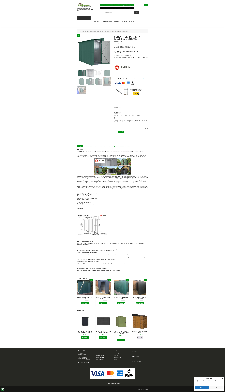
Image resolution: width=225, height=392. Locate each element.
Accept (201, 387)
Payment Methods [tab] (98, 146)
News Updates (134, 351)
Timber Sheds (121, 18)
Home (80, 31)
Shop (83, 31)
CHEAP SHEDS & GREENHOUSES (98, 25)
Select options (84, 303)
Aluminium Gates (117, 21)
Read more (139, 337)
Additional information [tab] (88, 146)
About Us (97, 350)
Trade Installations (135, 358)
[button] (222, 378)
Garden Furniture (136, 18)
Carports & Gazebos (97, 21)
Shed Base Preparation (100, 359)
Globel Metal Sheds (93, 31)
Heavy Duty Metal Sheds (105, 18)
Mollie (118, 383)
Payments (115, 359)
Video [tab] (109, 146)
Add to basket (121, 131)
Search (136, 12)
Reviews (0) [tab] (127, 146)
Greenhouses (128, 18)
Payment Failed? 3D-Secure (137, 361)
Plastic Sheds (114, 18)
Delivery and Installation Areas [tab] (118, 146)
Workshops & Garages (107, 21)
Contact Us (116, 350)
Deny (216, 387)
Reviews (133, 353)
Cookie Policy (116, 353)
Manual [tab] (105, 146)
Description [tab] (80, 146)
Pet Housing (124, 21)
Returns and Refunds (100, 355)
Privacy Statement (209, 389)
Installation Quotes (135, 356)
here (144, 78)
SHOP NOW (82, 18)
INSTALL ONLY (131, 21)
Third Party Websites (118, 361)
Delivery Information (100, 357)
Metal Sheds (95, 18)
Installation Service (117, 357)
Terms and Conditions (100, 353)
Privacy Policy (116, 355)
